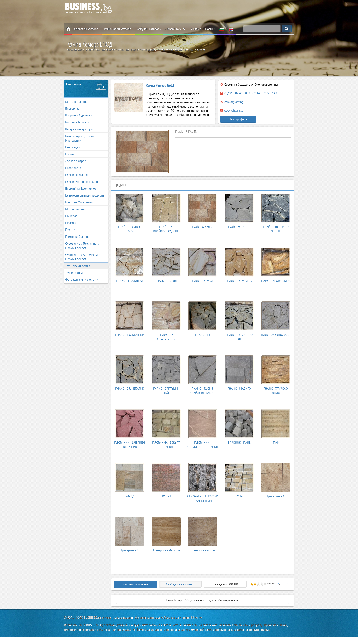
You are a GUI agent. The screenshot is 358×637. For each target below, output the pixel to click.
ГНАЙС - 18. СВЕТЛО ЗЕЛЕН (239, 337)
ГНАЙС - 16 (202, 335)
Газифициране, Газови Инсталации (79, 138)
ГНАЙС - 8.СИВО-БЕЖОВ (129, 229)
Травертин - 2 (129, 550)
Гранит (69, 154)
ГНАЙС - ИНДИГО (239, 389)
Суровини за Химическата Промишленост (82, 257)
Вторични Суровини (78, 115)
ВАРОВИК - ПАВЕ (239, 442)
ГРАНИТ (166, 496)
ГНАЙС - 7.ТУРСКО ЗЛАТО (276, 391)
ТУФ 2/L (129, 496)
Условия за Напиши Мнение (183, 618)
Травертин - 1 (275, 496)
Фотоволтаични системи (81, 279)
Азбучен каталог (148, 29)
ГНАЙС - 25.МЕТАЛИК (129, 389)
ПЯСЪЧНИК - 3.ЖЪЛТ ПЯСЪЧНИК (166, 444)
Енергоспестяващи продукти (84, 195)
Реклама (195, 29)
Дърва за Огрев (75, 161)
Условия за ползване (149, 618)
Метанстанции (75, 209)
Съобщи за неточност (180, 584)
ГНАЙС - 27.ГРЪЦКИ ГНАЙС (166, 391)
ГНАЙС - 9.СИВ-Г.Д (239, 227)
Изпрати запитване (135, 584)
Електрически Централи (81, 182)
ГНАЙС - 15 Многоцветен (166, 337)
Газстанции (72, 147)
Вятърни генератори (79, 129)
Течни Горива (74, 273)
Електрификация (76, 175)
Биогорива (72, 108)
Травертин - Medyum (166, 550)
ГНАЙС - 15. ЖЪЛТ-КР (129, 335)
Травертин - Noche (202, 550)
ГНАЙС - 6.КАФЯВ (202, 227)
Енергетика (73, 84)
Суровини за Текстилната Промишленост (82, 245)
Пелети (70, 230)
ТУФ (276, 442)
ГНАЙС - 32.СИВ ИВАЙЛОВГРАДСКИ (202, 391)
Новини (210, 29)
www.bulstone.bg (233, 110)
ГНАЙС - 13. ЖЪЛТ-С (239, 281)
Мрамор (70, 223)
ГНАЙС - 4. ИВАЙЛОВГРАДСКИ (166, 229)
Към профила (238, 119)
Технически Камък (77, 266)
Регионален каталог (117, 29)
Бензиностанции (76, 102)
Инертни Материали (79, 202)
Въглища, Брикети (77, 122)
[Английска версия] (231, 29)
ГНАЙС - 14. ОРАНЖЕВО (275, 281)
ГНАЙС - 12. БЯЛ (166, 281)
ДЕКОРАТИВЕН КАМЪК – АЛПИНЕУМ (202, 498)
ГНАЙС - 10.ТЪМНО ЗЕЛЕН (276, 229)
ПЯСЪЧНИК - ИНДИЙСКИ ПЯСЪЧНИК (202, 444)
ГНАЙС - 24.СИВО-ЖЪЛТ (276, 335)
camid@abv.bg (233, 102)
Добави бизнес (175, 29)
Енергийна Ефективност (81, 188)
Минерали (72, 216)
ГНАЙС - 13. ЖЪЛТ (203, 281)
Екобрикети (73, 168)
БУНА (239, 496)
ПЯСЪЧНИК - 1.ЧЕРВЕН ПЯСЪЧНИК (129, 444)
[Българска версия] (221, 29)
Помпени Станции (77, 237)
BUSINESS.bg (92, 618)
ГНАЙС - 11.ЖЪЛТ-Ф (129, 281)
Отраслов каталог (86, 29)
